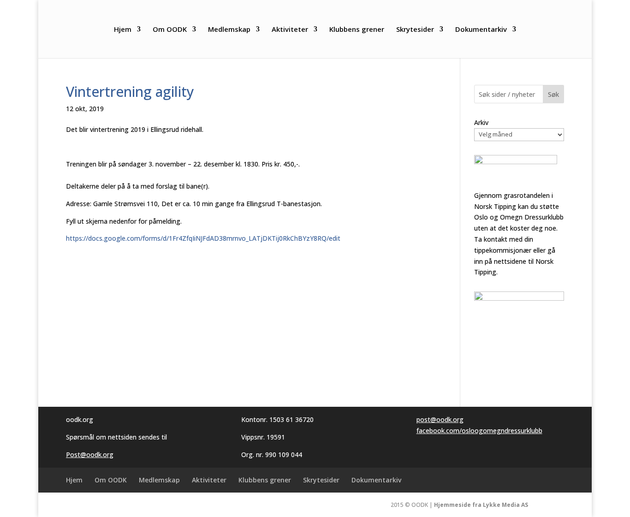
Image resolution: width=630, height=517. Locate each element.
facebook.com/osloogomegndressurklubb (479, 430)
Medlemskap (229, 30)
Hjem (122, 30)
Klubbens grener (356, 30)
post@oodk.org (440, 419)
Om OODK (170, 30)
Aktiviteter (290, 30)
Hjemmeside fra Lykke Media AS (481, 505)
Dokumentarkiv (481, 30)
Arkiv (481, 122)
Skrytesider (415, 30)
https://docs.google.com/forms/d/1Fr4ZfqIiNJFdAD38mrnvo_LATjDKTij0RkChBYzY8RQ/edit (203, 238)
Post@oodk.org (89, 454)
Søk (553, 94)
